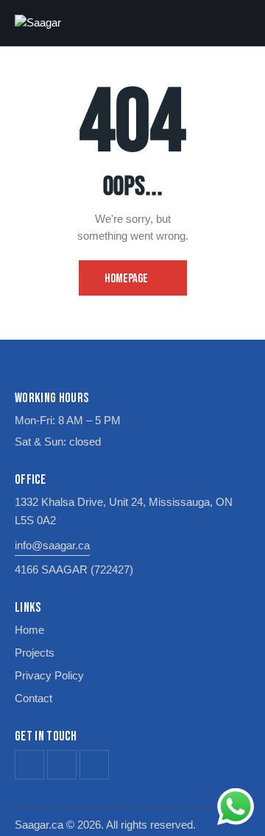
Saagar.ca (39, 824)
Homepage (126, 278)
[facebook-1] (29, 764)
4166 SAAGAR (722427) (74, 569)
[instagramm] (94, 764)
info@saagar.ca (52, 545)
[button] (245, 22)
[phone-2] (62, 764)
